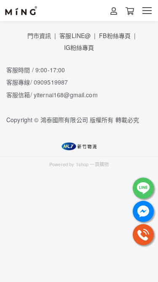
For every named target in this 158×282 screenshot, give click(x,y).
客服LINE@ (75, 35)
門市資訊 (39, 35)
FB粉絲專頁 (115, 35)
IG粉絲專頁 (79, 47)
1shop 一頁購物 (92, 164)
